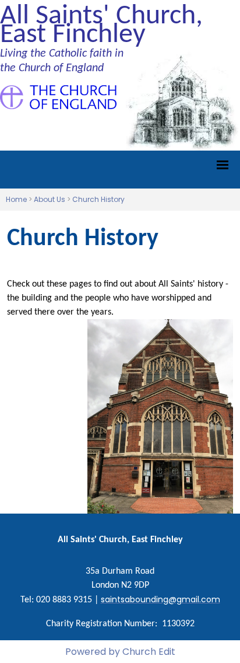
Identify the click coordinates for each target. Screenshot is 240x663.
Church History (98, 199)
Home (16, 199)
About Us (49, 199)
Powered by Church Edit (120, 651)
